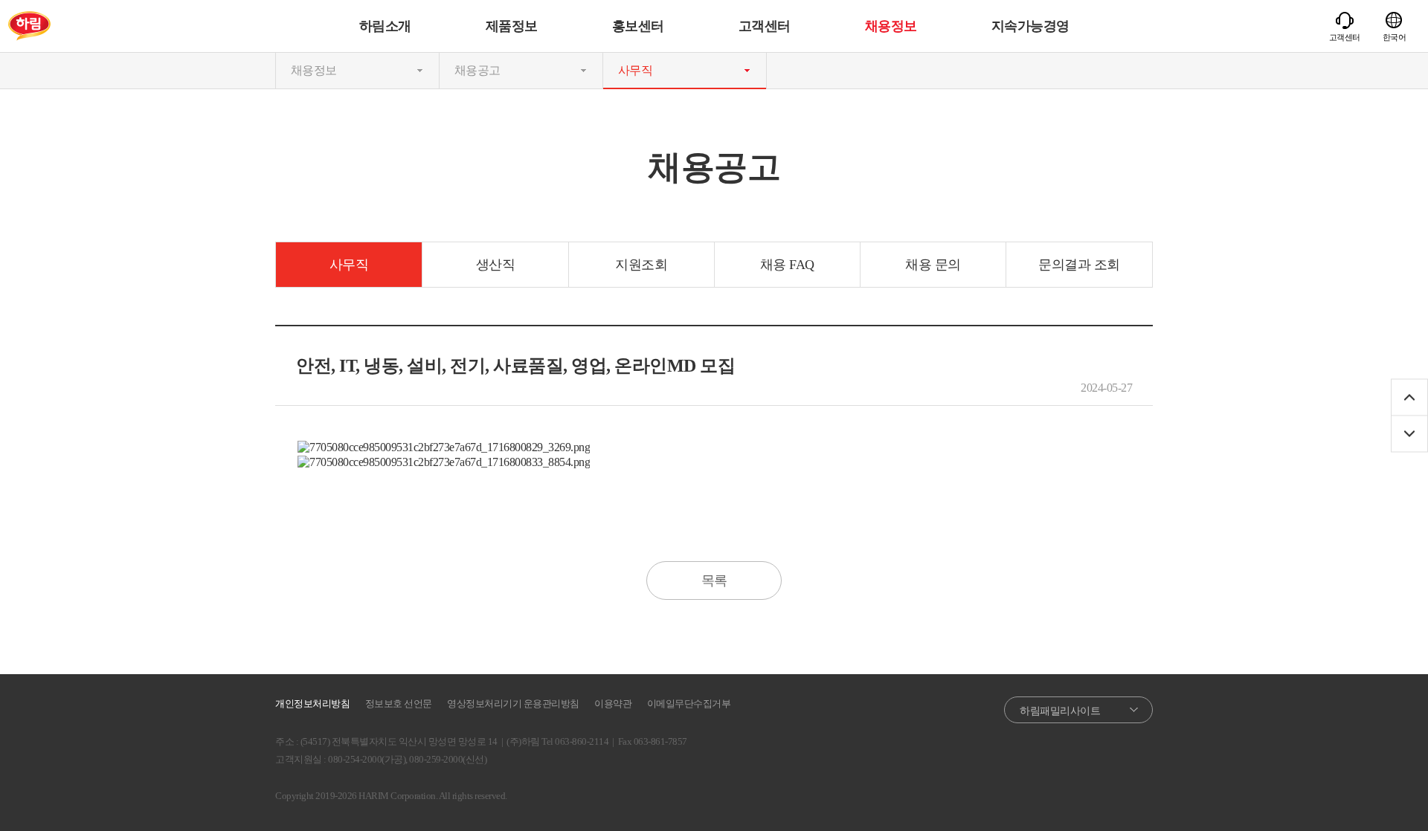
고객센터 (765, 26)
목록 (714, 580)
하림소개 (385, 26)
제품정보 (512, 26)
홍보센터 (638, 26)
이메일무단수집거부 (689, 703)
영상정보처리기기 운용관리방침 (513, 703)
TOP (1409, 397)
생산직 (495, 264)
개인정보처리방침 (312, 703)
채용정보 (891, 26)
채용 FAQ (787, 264)
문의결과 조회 (1079, 264)
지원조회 (641, 264)
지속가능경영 (1030, 26)
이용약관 (612, 703)
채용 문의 (933, 264)
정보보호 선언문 (398, 703)
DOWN (1409, 434)
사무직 (349, 264)
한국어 (1394, 37)
